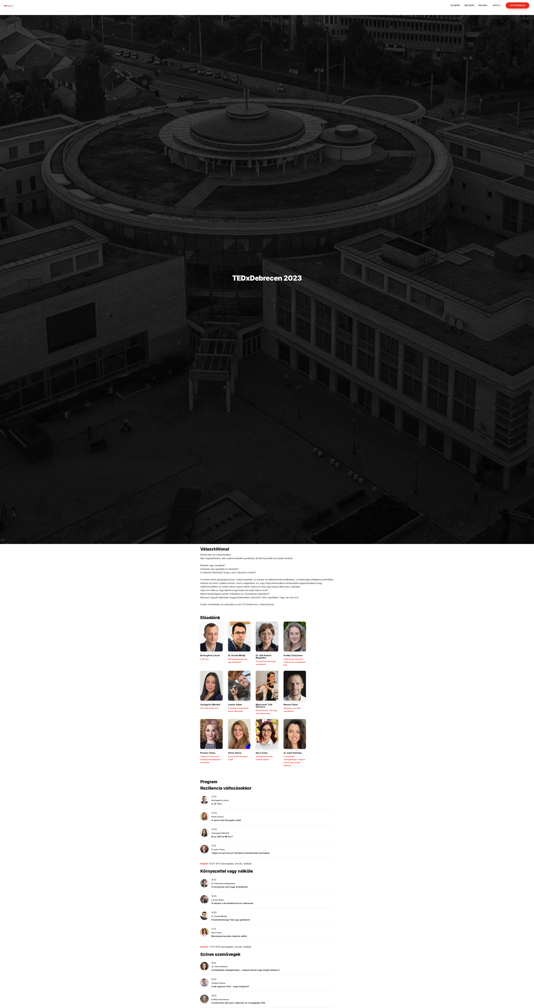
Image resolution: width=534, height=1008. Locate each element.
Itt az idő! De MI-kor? (222, 836)
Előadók (455, 5)
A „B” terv (216, 803)
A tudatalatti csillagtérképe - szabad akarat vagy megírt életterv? (245, 970)
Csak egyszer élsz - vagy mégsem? (230, 986)
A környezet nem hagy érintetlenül (229, 887)
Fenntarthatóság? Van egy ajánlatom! (230, 919)
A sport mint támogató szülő (226, 820)
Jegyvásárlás (517, 5)
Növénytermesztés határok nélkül (229, 936)
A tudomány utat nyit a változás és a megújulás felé (238, 1002)
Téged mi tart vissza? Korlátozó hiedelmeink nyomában (240, 853)
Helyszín (469, 5)
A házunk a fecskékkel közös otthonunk (232, 903)
